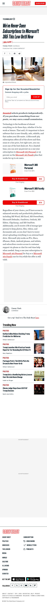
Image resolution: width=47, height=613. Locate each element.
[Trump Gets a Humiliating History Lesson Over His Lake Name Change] (39, 380)
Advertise (26, 593)
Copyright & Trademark (10, 597)
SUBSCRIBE (40, 3)
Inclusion (26, 595)
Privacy (37, 593)
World (4, 558)
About (4, 593)
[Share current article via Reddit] (19, 53)
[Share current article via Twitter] (10, 53)
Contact (11, 593)
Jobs (20, 593)
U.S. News (5, 566)
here (37, 318)
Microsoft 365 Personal (26, 152)
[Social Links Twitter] (17, 586)
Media (4, 553)
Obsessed (5, 545)
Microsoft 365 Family (25, 155)
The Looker (6, 549)
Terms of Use (29, 100)
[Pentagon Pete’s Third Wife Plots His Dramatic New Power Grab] (39, 367)
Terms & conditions (37, 595)
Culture (5, 562)
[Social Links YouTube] (26, 586)
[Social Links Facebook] (12, 586)
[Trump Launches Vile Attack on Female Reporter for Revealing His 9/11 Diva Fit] (39, 353)
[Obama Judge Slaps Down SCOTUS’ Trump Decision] (39, 394)
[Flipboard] (35, 586)
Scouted (7, 113)
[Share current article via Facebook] (5, 53)
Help (32, 593)
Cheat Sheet (6, 537)
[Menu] (5, 3)
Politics (5, 541)
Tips (15, 593)
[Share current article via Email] (15, 53)
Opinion (5, 570)
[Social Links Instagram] (21, 586)
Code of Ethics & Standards (12, 595)
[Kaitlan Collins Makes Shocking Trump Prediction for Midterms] (39, 339)
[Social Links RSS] (30, 586)
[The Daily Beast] (21, 3)
